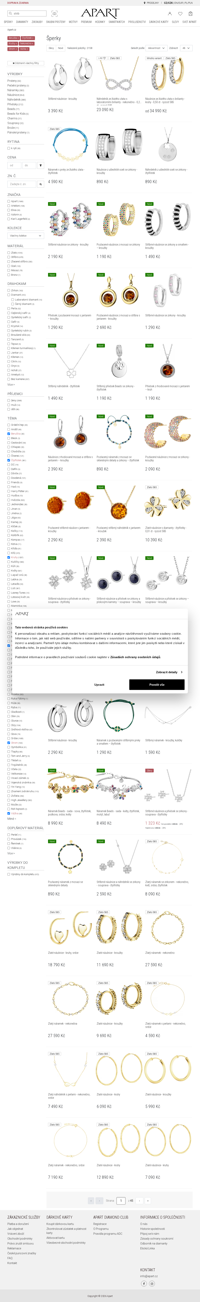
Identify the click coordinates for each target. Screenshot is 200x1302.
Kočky (16, 530)
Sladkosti (17, 711)
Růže (15, 703)
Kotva (16, 544)
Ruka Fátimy (19, 698)
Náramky (15, 90)
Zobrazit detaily (167, 672)
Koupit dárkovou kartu (60, 1224)
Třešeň (16, 760)
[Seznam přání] (180, 13)
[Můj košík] (190, 13)
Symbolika (19, 747)
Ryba (16, 707)
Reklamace (14, 1248)
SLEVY (175, 21)
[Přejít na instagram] (152, 1284)
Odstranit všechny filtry (26, 63)
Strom (16, 742)
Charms (14, 118)
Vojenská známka (23, 782)
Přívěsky (15, 104)
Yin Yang (18, 786)
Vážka (16, 813)
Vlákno (16, 848)
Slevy (51, 48)
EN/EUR (178, 3)
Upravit (99, 684)
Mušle (16, 804)
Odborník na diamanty (153, 1243)
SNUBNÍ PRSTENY (55, 21)
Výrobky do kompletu (25, 874)
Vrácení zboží (15, 1233)
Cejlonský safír (20, 312)
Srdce (17, 738)
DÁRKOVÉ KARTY (158, 21)
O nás (143, 1224)
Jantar (16, 352)
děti (15, 409)
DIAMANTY (22, 21)
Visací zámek (20, 778)
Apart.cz (11, 29)
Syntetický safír (21, 317)
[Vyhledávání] (40, 165)
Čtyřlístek (18, 460)
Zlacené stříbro (21, 261)
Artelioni (18, 205)
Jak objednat (15, 1228)
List (15, 588)
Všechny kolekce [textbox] (18, 235)
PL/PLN (189, 3)
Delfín (15, 469)
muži (15, 404)
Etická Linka (147, 1248)
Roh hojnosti (19, 808)
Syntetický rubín (21, 330)
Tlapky (16, 751)
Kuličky (17, 561)
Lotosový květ (20, 597)
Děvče (16, 473)
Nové (60, 48)
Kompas (17, 539)
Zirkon (17, 290)
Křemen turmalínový (23, 348)
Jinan (15, 508)
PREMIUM (86, 21)
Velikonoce (18, 773)
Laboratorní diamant (28, 299)
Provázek (18, 839)
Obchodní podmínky (19, 1238)
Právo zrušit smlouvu (20, 1243)
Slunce (16, 720)
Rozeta (17, 694)
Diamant (18, 294)
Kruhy (17, 557)
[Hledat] (10, 13)
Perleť (16, 834)
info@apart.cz (149, 1276)
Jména (16, 513)
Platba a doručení (18, 1224)
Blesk (15, 438)
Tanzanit (17, 339)
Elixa (15, 210)
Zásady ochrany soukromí (156, 1238)
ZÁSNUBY (37, 21)
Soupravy (15, 123)
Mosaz (16, 270)
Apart (17, 201)
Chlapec (17, 446)
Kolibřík (17, 535)
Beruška (17, 433)
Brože (13, 127)
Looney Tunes (20, 592)
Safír (15, 321)
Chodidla (18, 451)
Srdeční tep (19, 424)
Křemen (17, 356)
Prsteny (14, 80)
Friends (16, 482)
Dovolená (18, 477)
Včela (16, 769)
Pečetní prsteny (18, 85)
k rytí (15, 148)
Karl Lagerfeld (20, 218)
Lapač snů (19, 574)
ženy (16, 400)
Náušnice (15, 94)
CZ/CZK (168, 3)
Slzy (16, 725)
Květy (16, 570)
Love (15, 601)
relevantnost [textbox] (154, 48)
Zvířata (17, 795)
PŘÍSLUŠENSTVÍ (137, 21)
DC (14, 464)
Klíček (16, 526)
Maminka (19, 605)
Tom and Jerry (20, 755)
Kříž (15, 553)
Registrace (99, 1224)
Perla (16, 308)
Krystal (17, 326)
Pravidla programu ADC (107, 1233)
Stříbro (17, 257)
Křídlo (16, 548)
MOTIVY (73, 21)
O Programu (101, 1228)
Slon (15, 716)
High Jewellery (21, 800)
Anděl (16, 429)
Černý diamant (24, 303)
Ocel (16, 266)
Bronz (15, 274)
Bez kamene (20, 379)
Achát (16, 370)
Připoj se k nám (149, 1233)
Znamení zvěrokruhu (25, 791)
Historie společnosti (152, 1228)
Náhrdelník (16, 99)
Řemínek (17, 843)
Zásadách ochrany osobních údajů (135, 657)
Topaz (16, 343)
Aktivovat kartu (55, 1237)
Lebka (16, 579)
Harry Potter (19, 491)
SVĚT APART (189, 21)
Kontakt (12, 1263)
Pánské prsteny (18, 132)
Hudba (17, 495)
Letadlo (17, 583)
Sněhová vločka (21, 729)
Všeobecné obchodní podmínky (66, 1242)
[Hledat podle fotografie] (54, 14)
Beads (13, 109)
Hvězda (18, 499)
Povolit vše (156, 684)
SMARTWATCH (117, 21)
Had (15, 486)
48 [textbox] (184, 48)
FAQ (9, 1258)
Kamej (16, 522)
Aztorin (16, 214)
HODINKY (100, 21)
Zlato (16, 252)
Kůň (15, 566)
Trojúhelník (19, 764)
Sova (15, 733)
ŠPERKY (8, 21)
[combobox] (25, 236)
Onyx (15, 365)
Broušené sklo (20, 334)
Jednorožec (19, 504)
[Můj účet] (170, 13)
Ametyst (17, 374)
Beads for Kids (18, 113)
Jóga (16, 517)
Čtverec (17, 455)
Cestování (18, 442)
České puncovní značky (21, 1253)
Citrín (16, 361)
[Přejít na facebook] (144, 1284)
